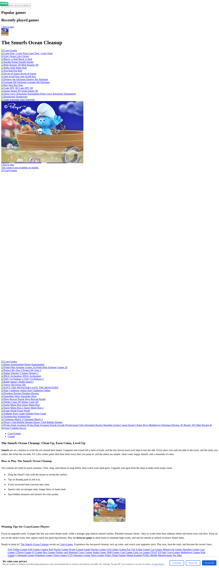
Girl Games (112, 549)
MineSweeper (165, 555)
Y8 (159, 552)
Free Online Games (17, 549)
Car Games (156, 549)
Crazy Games (85, 552)
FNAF (153, 552)
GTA (70, 555)
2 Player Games (23, 552)
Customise (176, 563)
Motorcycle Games (172, 549)
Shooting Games (191, 549)
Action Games (142, 549)
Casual (11, 436)
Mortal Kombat (134, 555)
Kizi (51, 549)
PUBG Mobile (150, 555)
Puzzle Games (61, 549)
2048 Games (112, 552)
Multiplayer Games (190, 552)
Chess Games (60, 555)
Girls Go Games (141, 552)
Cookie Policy (158, 564)
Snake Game (99, 552)
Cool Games (126, 552)
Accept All (209, 563)
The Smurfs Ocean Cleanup (35, 544)
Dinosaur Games (81, 555)
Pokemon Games (43, 555)
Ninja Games (97, 555)
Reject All (193, 563)
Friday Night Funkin (115, 555)
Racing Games (98, 549)
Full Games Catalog (38, 549)
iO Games (37, 552)
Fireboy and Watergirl (67, 552)
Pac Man (177, 555)
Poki (163, 552)
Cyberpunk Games (24, 555)
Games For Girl (127, 549)
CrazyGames (14, 433)
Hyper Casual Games (80, 549)
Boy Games (49, 552)
